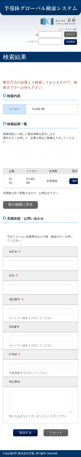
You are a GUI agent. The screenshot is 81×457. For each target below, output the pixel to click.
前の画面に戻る (20, 205)
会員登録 (70, 42)
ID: (37, 35)
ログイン (70, 34)
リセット (56, 432)
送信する (25, 432)
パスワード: (33, 42)
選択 (74, 181)
